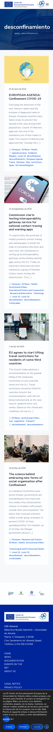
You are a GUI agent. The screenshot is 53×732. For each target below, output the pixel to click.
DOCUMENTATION (14, 660)
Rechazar (23, 727)
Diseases (16, 149)
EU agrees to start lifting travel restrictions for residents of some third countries (26, 358)
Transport (30, 421)
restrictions (36, 162)
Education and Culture (32, 539)
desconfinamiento (17, 159)
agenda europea (19, 153)
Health (34, 149)
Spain (11, 165)
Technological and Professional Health (26, 549)
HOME (7, 653)
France (12, 162)
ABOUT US (10, 671)
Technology (38, 293)
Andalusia (32, 153)
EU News (26, 149)
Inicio (17, 33)
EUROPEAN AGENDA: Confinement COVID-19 (25, 97)
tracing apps (14, 303)
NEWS (7, 657)
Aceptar (9, 727)
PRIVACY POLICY (13, 687)
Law (11, 421)
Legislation (19, 421)
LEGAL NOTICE (12, 683)
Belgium (12, 156)
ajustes (6, 719)
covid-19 (22, 156)
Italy (28, 162)
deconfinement (34, 156)
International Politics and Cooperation (26, 290)
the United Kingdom (24, 165)
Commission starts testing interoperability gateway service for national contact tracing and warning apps (25, 222)
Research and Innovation (21, 293)
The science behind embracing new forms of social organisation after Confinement (26, 479)
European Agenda (35, 159)
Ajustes (37, 727)
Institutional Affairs (18, 287)
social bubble (15, 558)
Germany (20, 162)
